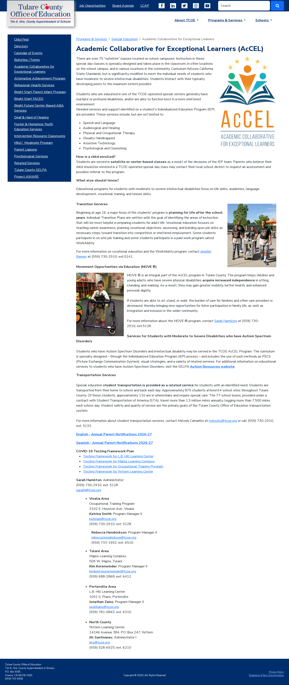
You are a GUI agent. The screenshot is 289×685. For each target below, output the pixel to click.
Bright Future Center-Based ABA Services (39, 108)
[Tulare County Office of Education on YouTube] (207, 5)
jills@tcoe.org (99, 642)
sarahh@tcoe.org (88, 490)
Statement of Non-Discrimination (266, 675)
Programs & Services (91, 39)
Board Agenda (123, 5)
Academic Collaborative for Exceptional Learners (34, 69)
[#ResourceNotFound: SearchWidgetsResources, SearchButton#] (277, 6)
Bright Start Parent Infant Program (40, 92)
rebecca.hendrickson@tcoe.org (113, 537)
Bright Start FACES (28, 98)
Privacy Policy (276, 672)
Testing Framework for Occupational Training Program (123, 466)
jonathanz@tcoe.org (104, 607)
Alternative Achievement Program (39, 78)
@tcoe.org (108, 519)
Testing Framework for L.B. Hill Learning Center (118, 456)
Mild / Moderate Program (33, 142)
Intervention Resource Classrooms (39, 136)
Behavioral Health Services (34, 85)
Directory (21, 46)
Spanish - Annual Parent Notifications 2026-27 (114, 442)
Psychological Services (31, 156)
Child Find (21, 39)
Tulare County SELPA (30, 170)
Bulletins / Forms (27, 60)
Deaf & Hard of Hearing (31, 117)
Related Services (27, 163)
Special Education (124, 39)
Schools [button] (262, 20)
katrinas (95, 519)
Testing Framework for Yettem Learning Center (118, 471)
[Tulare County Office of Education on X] (184, 5)
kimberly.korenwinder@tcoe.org (112, 571)
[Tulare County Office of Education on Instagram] (196, 5)
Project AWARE (26, 176)
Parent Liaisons (25, 149)
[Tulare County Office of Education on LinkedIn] (173, 5)
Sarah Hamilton (225, 321)
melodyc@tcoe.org (223, 420)
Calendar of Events (28, 53)
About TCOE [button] (185, 20)
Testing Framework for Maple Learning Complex (119, 461)
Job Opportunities (92, 5)
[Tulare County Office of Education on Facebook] (162, 5)
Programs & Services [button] (225, 20)
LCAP (144, 5)
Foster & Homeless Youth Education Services (33, 127)
